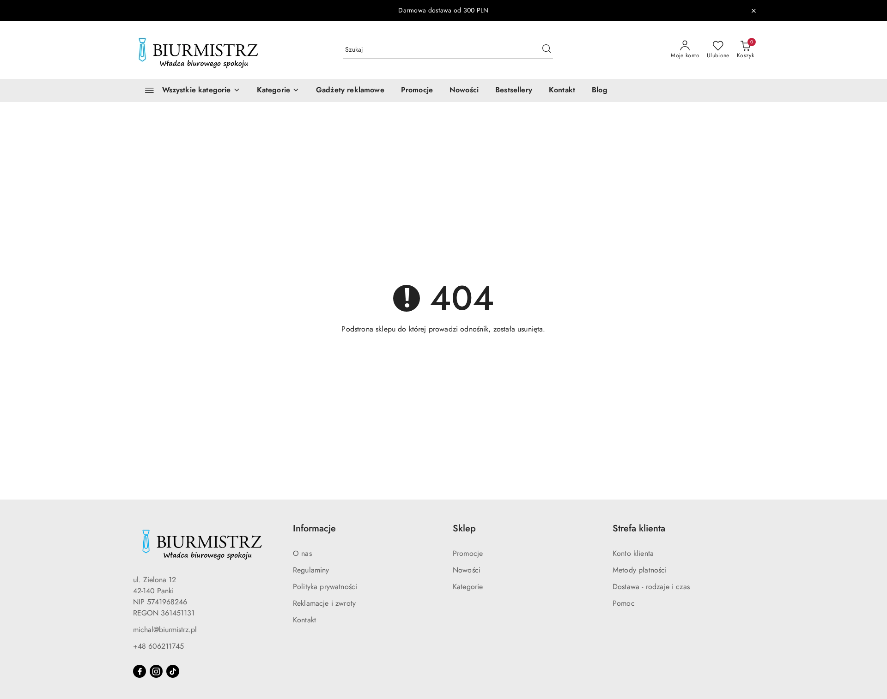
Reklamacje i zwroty (324, 603)
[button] (278, 90)
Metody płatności (640, 570)
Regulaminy (311, 570)
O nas (302, 553)
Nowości (466, 570)
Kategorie (468, 586)
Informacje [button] (314, 528)
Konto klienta (633, 553)
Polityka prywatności (325, 586)
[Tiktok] (172, 671)
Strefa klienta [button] (639, 528)
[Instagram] (156, 671)
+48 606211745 (158, 646)
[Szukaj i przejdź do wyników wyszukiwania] (546, 50)
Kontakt (304, 620)
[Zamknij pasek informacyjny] (753, 10)
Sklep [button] (464, 528)
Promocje (468, 553)
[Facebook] (139, 671)
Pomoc (624, 603)
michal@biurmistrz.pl (165, 629)
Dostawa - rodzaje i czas (651, 586)
